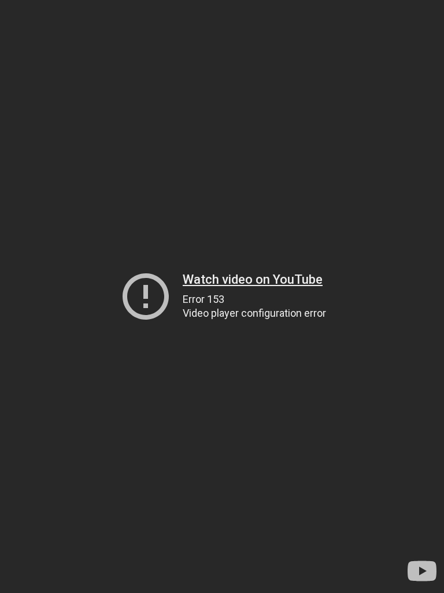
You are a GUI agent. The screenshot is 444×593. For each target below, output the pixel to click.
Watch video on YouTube (253, 279)
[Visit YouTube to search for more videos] (422, 571)
